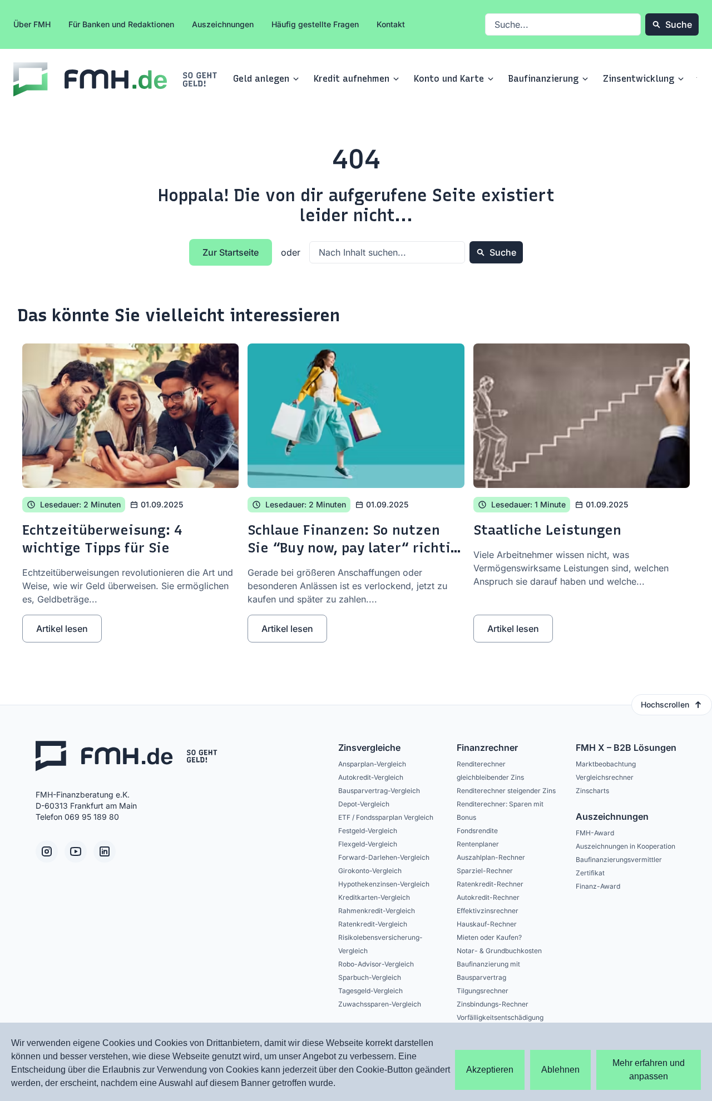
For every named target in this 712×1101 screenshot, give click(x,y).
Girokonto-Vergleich (370, 870)
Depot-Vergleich (363, 804)
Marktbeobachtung (606, 764)
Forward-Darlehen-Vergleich (383, 857)
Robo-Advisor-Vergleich (376, 964)
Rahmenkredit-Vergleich (376, 910)
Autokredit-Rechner (488, 897)
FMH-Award (595, 833)
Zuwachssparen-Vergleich (379, 1004)
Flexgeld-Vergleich (367, 844)
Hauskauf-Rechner (487, 924)
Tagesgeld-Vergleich (370, 991)
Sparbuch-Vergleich (369, 977)
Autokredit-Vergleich (370, 777)
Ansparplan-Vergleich (372, 764)
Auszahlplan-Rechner (491, 857)
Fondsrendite (477, 830)
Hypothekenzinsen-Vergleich (383, 884)
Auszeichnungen (223, 24)
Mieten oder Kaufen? (489, 937)
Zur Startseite (230, 252)
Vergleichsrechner (605, 777)
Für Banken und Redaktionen (121, 24)
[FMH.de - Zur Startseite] (116, 79)
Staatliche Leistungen (547, 530)
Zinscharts (592, 790)
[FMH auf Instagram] (47, 851)
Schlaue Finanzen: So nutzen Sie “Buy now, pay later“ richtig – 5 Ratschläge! (353, 548)
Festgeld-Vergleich (367, 830)
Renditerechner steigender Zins (506, 790)
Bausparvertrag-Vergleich (379, 790)
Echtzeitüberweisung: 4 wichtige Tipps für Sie (102, 539)
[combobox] (563, 24)
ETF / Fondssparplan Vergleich (385, 817)
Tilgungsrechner (482, 991)
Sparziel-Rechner (485, 870)
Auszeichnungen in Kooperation (625, 846)
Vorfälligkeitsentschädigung (500, 1017)
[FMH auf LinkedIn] (104, 851)
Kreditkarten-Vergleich (374, 897)
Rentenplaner (478, 844)
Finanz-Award (598, 886)
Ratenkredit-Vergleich (372, 924)
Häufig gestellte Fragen (315, 24)
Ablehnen (560, 1069)
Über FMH (32, 24)
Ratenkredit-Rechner (490, 884)
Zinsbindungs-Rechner (492, 1004)
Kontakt (391, 24)
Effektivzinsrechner (487, 910)
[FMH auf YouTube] (76, 851)
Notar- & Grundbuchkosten (499, 950)
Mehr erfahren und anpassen (648, 1069)
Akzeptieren (489, 1069)
